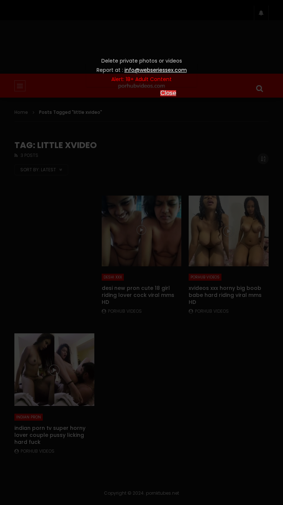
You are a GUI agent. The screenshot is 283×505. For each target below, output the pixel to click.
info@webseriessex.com (156, 70)
